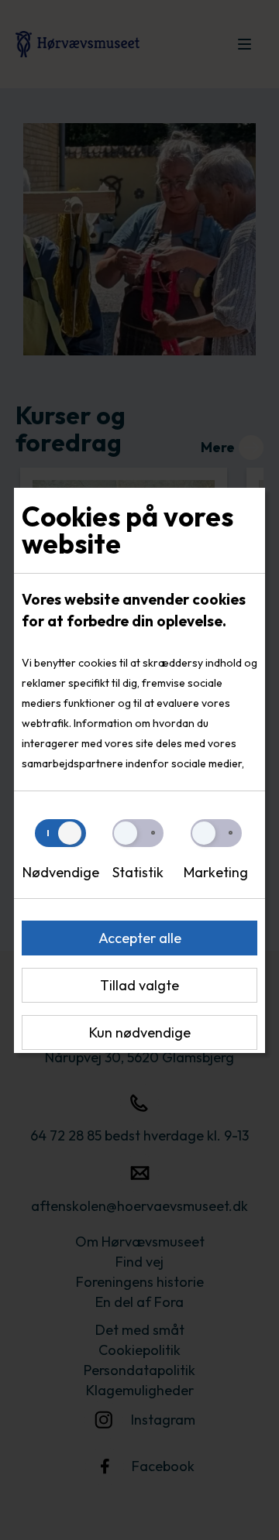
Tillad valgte (139, 985)
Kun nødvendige (140, 1032)
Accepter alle (139, 938)
